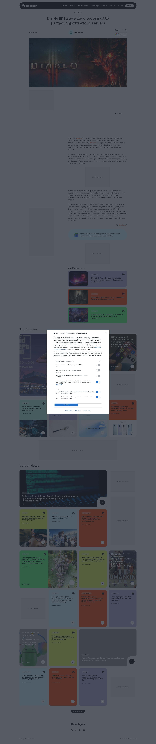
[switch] (98, 365)
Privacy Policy (87, 410)
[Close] (106, 333)
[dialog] (78, 372)
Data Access (78, 410)
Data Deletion (68, 410)
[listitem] (78, 361)
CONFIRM (66, 405)
